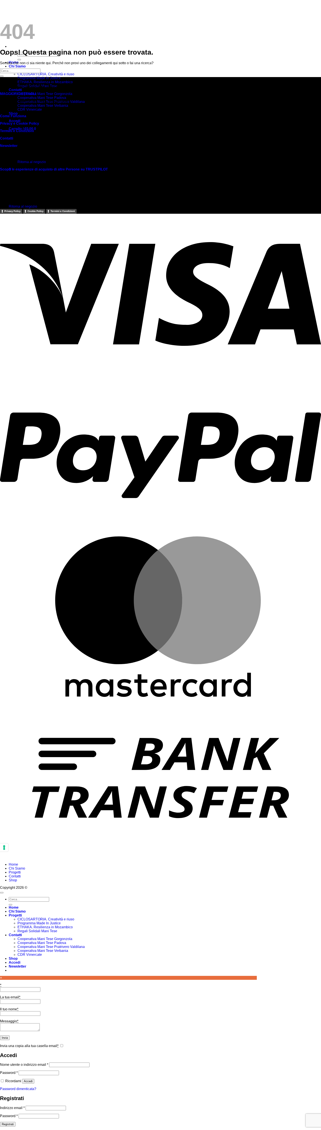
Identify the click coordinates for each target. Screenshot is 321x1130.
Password (9, 1073)
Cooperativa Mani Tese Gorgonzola (44, 94)
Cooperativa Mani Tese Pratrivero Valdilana (51, 947)
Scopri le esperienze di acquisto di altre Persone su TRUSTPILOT (54, 169)
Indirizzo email (12, 1108)
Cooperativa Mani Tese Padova (41, 98)
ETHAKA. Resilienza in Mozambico (45, 82)
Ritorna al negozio (23, 206)
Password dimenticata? (18, 1089)
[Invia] (19, 59)
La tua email (10, 997)
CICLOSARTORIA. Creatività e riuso (45, 74)
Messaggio (9, 1021)
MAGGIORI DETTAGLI (18, 94)
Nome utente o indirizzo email (24, 1064)
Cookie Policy (35, 211)
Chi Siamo (17, 66)
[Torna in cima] (1, 892)
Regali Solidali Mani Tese (37, 931)
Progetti (15, 872)
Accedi (28, 1081)
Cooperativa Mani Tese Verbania (42, 105)
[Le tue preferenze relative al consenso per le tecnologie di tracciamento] (4, 847)
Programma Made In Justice (39, 78)
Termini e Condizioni (17, 131)
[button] (14, 121)
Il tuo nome (9, 1009)
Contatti (15, 90)
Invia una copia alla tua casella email (29, 1046)
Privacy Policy (12, 211)
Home (13, 864)
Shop (13, 113)
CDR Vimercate (29, 109)
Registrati (8, 1124)
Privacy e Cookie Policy (19, 123)
